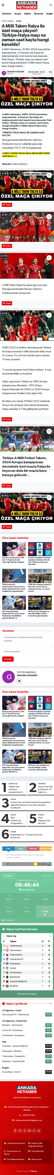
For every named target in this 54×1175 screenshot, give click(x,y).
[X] (20, 1131)
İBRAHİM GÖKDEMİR (27, 675)
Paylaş (8, 205)
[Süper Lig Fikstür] (50, 1004)
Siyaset (41, 815)
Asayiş (17, 14)
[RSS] (39, 1131)
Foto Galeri (7, 21)
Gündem (6, 14)
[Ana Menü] (3, 5)
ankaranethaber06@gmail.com (28, 1120)
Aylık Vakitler (9, 920)
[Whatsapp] (34, 1131)
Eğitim (27, 14)
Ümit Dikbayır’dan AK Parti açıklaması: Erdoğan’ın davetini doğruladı (44, 821)
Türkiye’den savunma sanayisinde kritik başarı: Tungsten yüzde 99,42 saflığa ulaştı (16, 790)
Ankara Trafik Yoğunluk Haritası (35, 1144)
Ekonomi (38, 14)
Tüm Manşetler (37, 1151)
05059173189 (29, 1115)
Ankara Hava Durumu (16, 1143)
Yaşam (13, 831)
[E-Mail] (19, 681)
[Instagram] (25, 1131)
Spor (18, 21)
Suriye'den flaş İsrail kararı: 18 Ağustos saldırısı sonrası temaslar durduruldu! (45, 790)
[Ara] (51, 5)
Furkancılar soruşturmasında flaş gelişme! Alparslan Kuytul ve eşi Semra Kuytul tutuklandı (30, 805)
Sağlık (49, 14)
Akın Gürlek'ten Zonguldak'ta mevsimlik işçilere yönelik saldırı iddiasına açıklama (17, 821)
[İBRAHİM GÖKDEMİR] (8, 676)
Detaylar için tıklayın (27, 994)
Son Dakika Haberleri (15, 1159)
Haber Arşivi (36, 1159)
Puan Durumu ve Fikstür (12, 1152)
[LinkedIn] (29, 1131)
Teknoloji (12, 783)
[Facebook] (15, 1131)
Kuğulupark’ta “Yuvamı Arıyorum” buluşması (26, 836)
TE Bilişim (33, 1171)
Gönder (8, 659)
